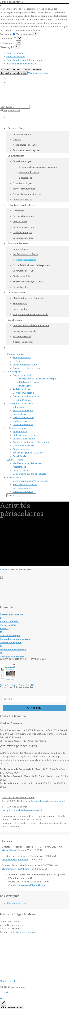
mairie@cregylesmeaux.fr (23, 932)
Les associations (21, 309)
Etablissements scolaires (25, 254)
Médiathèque (20, 303)
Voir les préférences (32, 69)
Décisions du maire (29, 172)
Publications (25, 177)
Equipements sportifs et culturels (30, 314)
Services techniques (23, 216)
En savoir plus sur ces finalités (21, 63)
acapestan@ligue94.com (31, 885)
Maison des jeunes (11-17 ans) (28, 281)
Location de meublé (23, 424)
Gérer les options (15, 53)
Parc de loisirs (20, 221)
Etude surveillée (21, 276)
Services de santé (22, 336)
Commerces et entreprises (26, 150)
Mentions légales (8, 981)
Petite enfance (20, 248)
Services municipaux (24, 188)
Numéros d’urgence (23, 341)
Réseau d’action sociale (24, 330)
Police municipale (21, 400)
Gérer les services (15, 56)
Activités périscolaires (24, 259)
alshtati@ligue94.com (13, 850)
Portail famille (19, 456)
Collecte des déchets (23, 227)
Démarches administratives (27, 194)
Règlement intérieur (16, 903)
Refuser (16, 69)
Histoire (17, 139)
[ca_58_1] (8, 679)
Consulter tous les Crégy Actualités (17, 685)
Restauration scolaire (23, 270)
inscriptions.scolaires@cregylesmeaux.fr (22, 810)
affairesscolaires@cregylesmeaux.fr (47, 801)
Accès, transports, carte (25, 144)
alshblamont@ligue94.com (16, 869)
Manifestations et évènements (28, 298)
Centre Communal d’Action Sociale (31, 325)
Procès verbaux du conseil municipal (38, 166)
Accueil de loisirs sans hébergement (31, 265)
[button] (34, 5)
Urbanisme (18, 210)
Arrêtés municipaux (23, 183)
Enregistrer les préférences (13, 73)
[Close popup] (3, 1002)
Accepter (5, 69)
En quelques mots (22, 133)
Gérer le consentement (11, 1007)
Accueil (3, 569)
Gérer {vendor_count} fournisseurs (24, 60)
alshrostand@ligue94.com (15, 859)
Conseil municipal (22, 161)
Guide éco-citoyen (22, 232)
